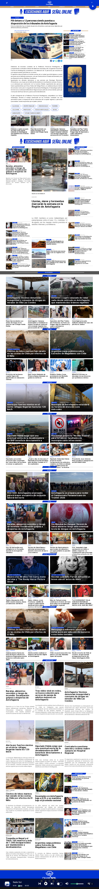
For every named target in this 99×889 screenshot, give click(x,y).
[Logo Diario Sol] (49, 4)
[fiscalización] (71, 151)
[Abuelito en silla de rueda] (71, 164)
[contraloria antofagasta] (71, 213)
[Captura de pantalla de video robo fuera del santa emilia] (9, 242)
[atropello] (66, 49)
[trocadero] (66, 42)
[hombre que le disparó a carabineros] (66, 36)
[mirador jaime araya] (71, 176)
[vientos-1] (71, 188)
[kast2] (68, 800)
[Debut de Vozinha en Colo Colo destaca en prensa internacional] (68, 778)
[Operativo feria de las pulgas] (9, 258)
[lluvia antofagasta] (49, 191)
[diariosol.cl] (7, 3)
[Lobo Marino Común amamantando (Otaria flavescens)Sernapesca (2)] (71, 225)
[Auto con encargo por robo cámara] (9, 250)
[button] (16, 106)
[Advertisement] (25, 202)
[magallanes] (71, 262)
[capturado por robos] (68, 845)
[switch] (60, 883)
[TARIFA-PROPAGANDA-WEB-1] (49, 15)
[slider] (19, 886)
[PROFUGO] (66, 55)
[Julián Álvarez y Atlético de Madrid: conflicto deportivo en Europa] (68, 811)
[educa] (68, 789)
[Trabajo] (71, 238)
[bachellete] (68, 822)
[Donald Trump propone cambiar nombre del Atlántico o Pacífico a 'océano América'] (68, 833)
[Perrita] (9, 266)
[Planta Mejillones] (71, 201)
